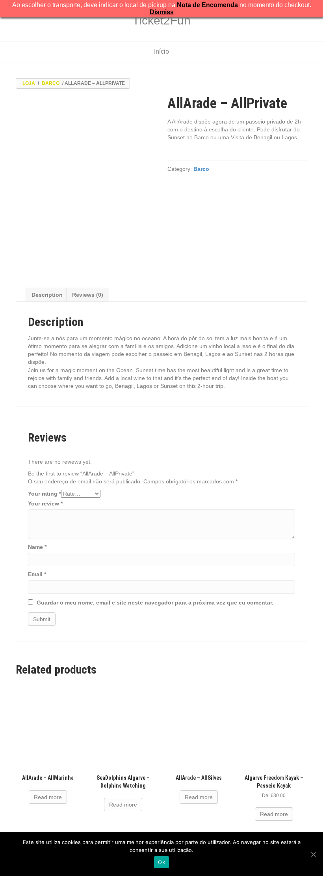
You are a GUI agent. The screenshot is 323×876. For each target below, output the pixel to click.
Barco (50, 83)
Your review (45, 503)
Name (37, 547)
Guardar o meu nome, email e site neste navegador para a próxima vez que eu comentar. (155, 602)
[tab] (47, 294)
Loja (28, 83)
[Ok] (313, 854)
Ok (161, 862)
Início (161, 51)
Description (47, 295)
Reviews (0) (87, 295)
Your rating (44, 493)
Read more (48, 797)
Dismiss (162, 12)
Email (37, 574)
